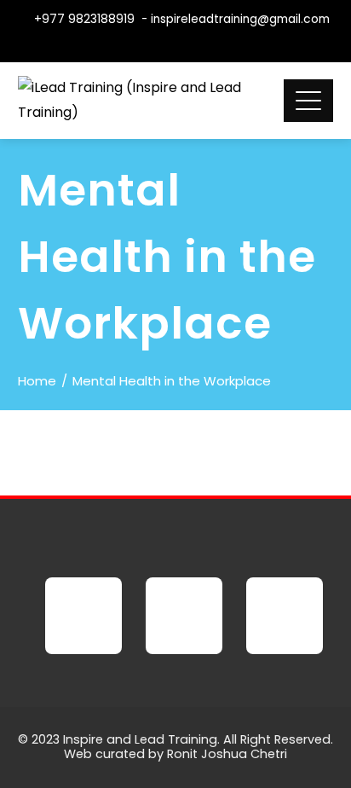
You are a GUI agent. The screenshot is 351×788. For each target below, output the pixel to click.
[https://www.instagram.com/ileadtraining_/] (284, 615)
